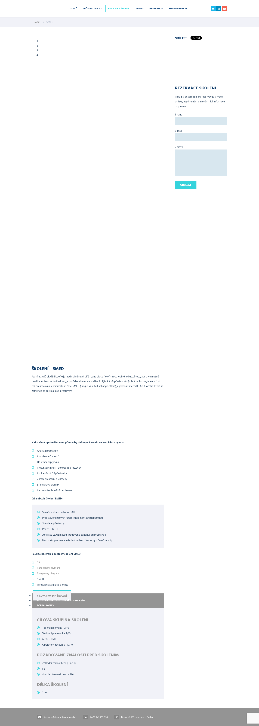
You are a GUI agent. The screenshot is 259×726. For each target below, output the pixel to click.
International (177, 8)
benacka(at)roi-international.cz (60, 717)
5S (38, 562)
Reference (156, 8)
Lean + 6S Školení (119, 8)
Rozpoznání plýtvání (48, 568)
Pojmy (140, 8)
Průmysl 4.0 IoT (93, 8)
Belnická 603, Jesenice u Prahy (137, 717)
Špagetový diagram (48, 573)
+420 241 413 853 (99, 717)
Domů (73, 8)
